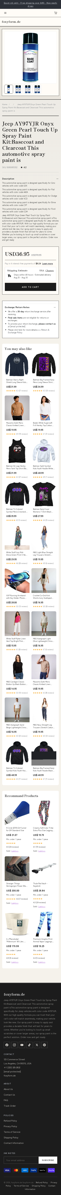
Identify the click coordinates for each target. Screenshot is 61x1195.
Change (50, 270)
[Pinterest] (44, 1045)
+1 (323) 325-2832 (12, 1067)
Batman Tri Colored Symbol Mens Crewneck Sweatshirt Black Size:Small (16, 510)
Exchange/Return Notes (17, 307)
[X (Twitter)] (37, 1045)
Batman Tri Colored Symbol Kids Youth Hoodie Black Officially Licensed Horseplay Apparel (17, 769)
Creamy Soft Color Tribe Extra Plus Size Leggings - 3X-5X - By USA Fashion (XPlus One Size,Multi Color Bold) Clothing (44, 829)
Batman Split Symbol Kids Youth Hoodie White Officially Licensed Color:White (43, 467)
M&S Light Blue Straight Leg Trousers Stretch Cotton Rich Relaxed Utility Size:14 (44, 553)
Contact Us (9, 1094)
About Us (8, 1089)
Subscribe (48, 1160)
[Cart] (55, 12)
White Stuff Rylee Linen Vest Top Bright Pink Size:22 (16, 640)
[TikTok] (29, 1045)
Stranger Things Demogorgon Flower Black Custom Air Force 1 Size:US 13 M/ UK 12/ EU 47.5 (17, 884)
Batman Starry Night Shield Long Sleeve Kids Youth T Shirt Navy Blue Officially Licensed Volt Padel (16, 381)
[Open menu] (5, 12)
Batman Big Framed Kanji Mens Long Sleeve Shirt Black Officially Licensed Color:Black (43, 381)
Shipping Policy (11, 1137)
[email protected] (17, 326)
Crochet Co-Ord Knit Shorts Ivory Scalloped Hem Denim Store (42, 596)
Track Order (10, 1105)
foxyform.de (11, 21)
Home (5, 104)
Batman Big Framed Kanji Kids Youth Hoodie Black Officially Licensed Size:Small (43, 769)
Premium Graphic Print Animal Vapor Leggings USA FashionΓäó (42, 940)
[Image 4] (37, 89)
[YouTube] (22, 1045)
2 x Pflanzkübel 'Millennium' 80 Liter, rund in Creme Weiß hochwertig (15, 940)
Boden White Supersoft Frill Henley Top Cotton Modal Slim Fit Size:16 (42, 424)
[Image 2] (18, 89)
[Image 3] (27, 89)
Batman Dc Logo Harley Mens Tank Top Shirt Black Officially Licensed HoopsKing (17, 467)
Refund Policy (10, 1120)
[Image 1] (8, 89)
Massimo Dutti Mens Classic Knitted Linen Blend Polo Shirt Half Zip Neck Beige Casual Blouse (43, 683)
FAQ (6, 1100)
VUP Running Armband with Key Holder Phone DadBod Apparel (15, 596)
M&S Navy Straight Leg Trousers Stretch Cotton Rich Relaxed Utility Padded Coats (43, 726)
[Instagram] (14, 1045)
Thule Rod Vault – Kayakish (40, 884)
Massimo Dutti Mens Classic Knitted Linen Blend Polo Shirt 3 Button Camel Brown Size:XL (16, 424)
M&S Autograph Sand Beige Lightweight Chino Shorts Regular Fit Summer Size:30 (16, 726)
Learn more (47, 263)
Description (8, 178)
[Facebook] (7, 1045)
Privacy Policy (10, 1126)
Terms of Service (12, 1131)
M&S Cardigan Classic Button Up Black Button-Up (16, 683)
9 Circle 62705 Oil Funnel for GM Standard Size (16, 829)
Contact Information (14, 1142)
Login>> (14, 850)
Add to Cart (30, 286)
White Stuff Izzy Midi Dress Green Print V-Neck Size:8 (16, 553)
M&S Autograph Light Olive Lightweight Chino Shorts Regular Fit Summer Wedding (42, 640)
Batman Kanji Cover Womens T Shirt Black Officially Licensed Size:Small (42, 510)
